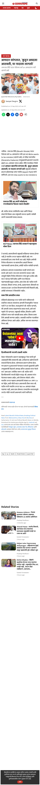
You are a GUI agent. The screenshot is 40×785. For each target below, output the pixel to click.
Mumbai (29, 418)
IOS (2, 424)
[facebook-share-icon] (12, 115)
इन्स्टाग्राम (19, 427)
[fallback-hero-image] (8, 515)
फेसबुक (11, 427)
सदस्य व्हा (12, 402)
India (19, 418)
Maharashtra (13, 418)
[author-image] (3, 101)
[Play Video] (20, 338)
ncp (7, 454)
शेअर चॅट (24, 427)
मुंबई (28, 8)
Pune (23, 418)
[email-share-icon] (21, 115)
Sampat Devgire (12, 101)
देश (23, 8)
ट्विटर (15, 427)
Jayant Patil (30, 454)
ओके (20, 782)
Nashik (13, 454)
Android (31, 422)
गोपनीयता (28, 776)
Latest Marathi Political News (14, 415)
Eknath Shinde (21, 454)
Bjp (3, 454)
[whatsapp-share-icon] (3, 115)
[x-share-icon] (8, 115)
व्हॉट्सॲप (3, 429)
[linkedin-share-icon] (17, 115)
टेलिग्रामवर (31, 427)
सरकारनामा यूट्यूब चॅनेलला (28, 429)
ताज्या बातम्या (7, 8)
